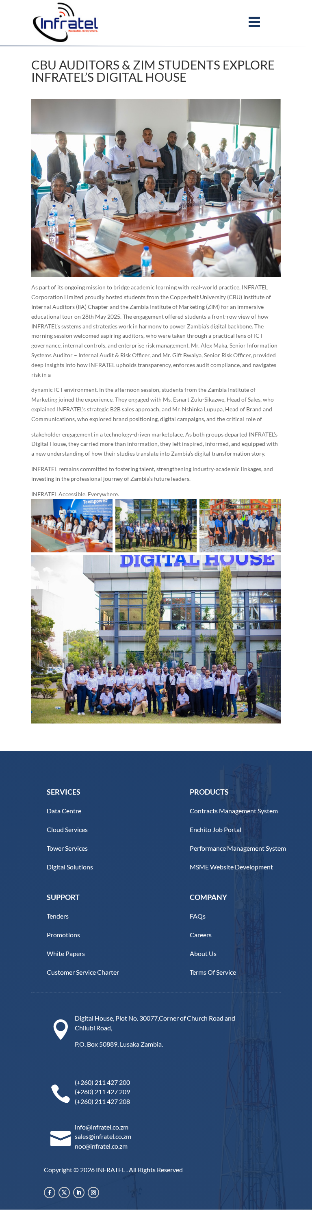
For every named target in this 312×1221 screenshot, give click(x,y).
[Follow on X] (64, 1192)
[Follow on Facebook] (49, 1192)
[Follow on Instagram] (93, 1192)
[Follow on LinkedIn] (78, 1192)
